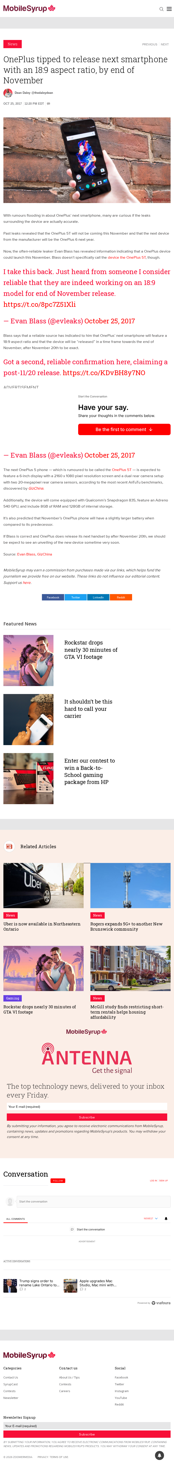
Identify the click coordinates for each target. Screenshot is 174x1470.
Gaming (12, 998)
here (27, 582)
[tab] (15, 1219)
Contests (9, 1391)
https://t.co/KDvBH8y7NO (104, 372)
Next (165, 44)
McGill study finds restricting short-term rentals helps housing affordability (127, 1012)
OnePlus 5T (122, 469)
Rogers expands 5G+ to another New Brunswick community (126, 926)
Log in (153, 1181)
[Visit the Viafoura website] (161, 1303)
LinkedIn (98, 597)
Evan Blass (26, 554)
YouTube (121, 1398)
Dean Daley (22, 92)
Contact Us (10, 1377)
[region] (87, 1238)
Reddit (121, 597)
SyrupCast (10, 1384)
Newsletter (10, 1398)
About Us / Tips (69, 1377)
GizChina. (36, 488)
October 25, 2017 (110, 320)
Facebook (53, 597)
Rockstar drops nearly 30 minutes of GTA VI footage (91, 649)
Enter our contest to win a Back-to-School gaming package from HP (89, 771)
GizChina (44, 554)
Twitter (75, 597)
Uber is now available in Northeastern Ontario (42, 926)
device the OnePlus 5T (127, 257)
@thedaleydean (42, 92)
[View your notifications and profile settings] (166, 1218)
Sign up (163, 1181)
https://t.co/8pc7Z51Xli (39, 304)
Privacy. (43, 1457)
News (12, 44)
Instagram (122, 1391)
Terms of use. (59, 1457)
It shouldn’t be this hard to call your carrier (88, 708)
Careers (64, 1391)
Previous (149, 44)
